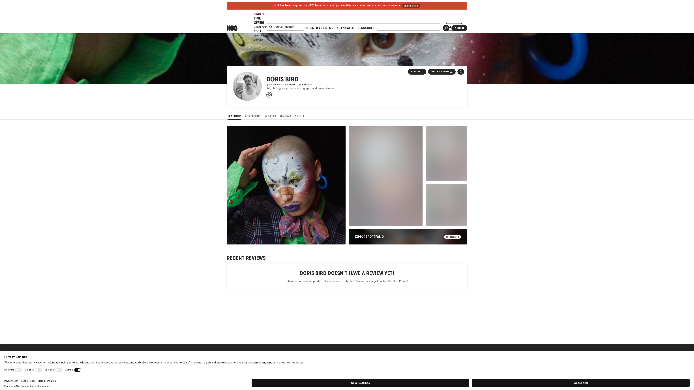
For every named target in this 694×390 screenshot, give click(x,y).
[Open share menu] (460, 72)
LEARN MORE (411, 5)
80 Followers (305, 85)
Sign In (459, 28)
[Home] (232, 28)
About (299, 116)
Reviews (285, 116)
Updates (270, 116)
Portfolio (252, 116)
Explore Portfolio (369, 237)
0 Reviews (290, 85)
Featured (234, 116)
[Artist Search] (446, 28)
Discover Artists (317, 28)
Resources (366, 28)
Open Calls (345, 28)
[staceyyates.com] (269, 95)
